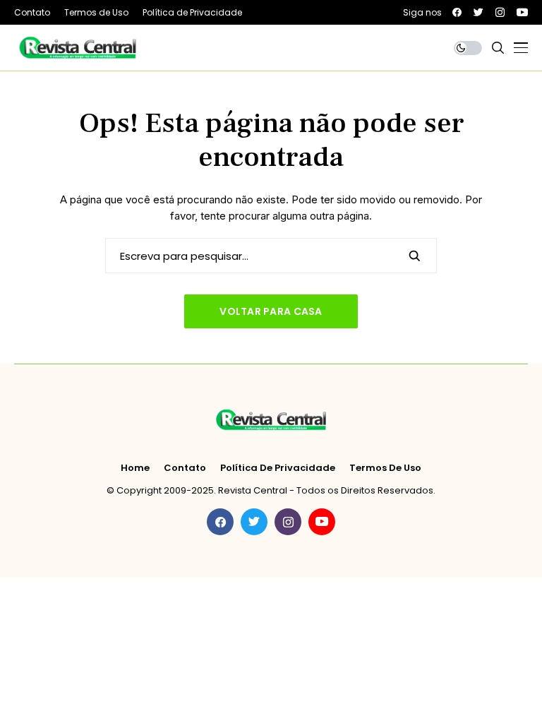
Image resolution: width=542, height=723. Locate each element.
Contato (185, 468)
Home (135, 468)
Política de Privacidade (277, 468)
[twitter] (478, 12)
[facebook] (457, 12)
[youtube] (522, 12)
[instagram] (500, 12)
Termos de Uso (385, 468)
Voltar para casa (270, 311)
